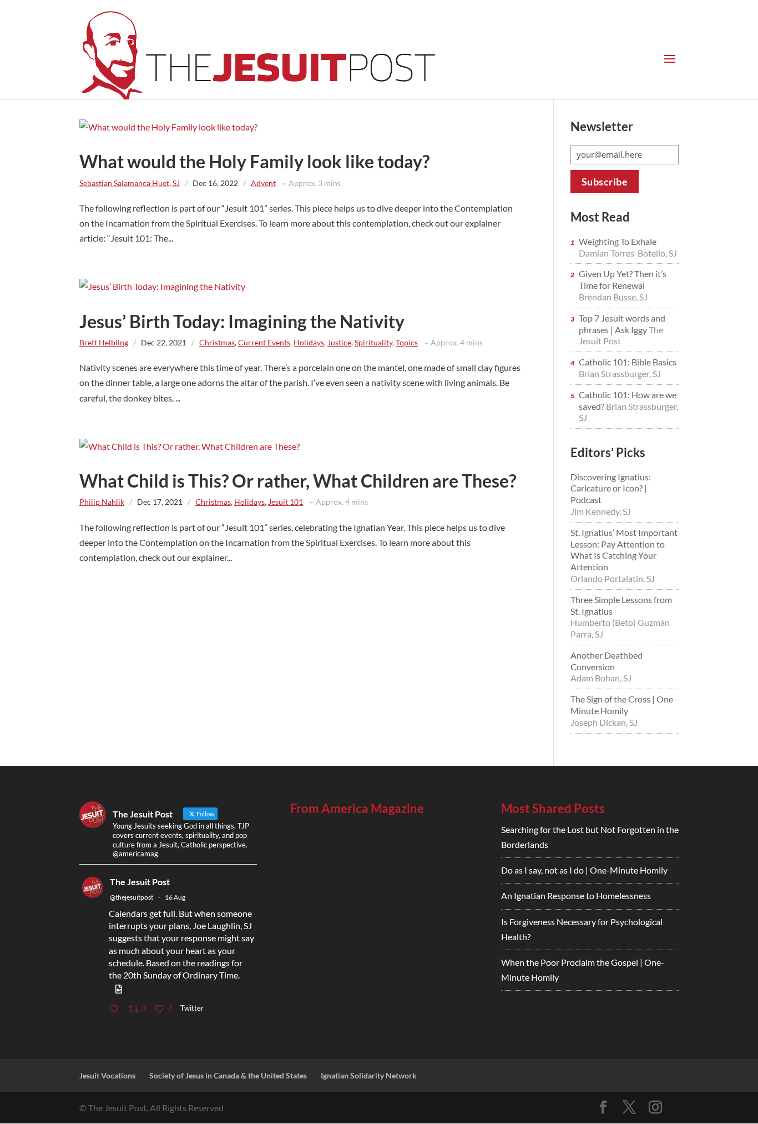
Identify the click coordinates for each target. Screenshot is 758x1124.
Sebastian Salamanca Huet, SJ (129, 183)
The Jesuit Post (140, 881)
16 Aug (175, 897)
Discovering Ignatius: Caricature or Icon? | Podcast (610, 488)
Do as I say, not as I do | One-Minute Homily (584, 870)
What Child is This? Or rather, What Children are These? (297, 480)
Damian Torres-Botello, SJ (628, 253)
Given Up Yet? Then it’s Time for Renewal (622, 279)
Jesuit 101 (285, 501)
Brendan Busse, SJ (613, 297)
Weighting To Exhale (617, 241)
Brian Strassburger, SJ (620, 373)
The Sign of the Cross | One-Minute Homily (623, 705)
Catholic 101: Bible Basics (627, 362)
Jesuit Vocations (107, 1075)
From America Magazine (357, 808)
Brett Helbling (103, 342)
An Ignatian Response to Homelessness (576, 895)
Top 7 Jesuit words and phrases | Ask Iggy (622, 324)
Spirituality (373, 342)
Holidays (309, 342)
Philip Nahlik (101, 501)
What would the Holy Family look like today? (254, 161)
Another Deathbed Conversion (606, 661)
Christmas (217, 342)
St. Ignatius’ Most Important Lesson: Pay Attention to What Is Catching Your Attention (624, 549)
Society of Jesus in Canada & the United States (228, 1075)
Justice (339, 342)
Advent (263, 183)
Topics (407, 342)
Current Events (264, 342)
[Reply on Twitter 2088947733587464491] (116, 1009)
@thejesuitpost (131, 897)
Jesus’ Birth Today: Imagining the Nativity (242, 321)
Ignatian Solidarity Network (369, 1075)
